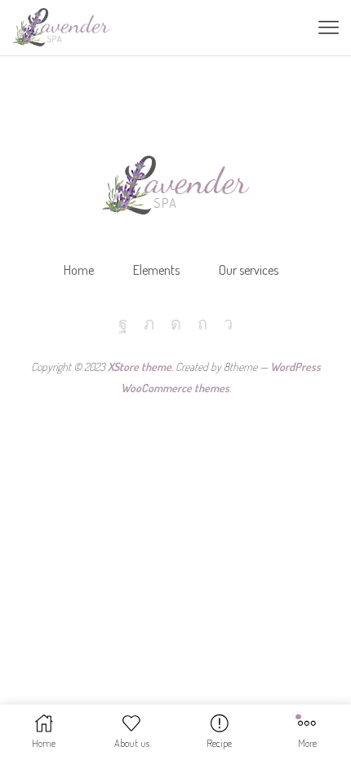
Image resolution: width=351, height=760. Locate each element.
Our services (248, 270)
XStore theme (139, 366)
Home (79, 270)
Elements (156, 270)
